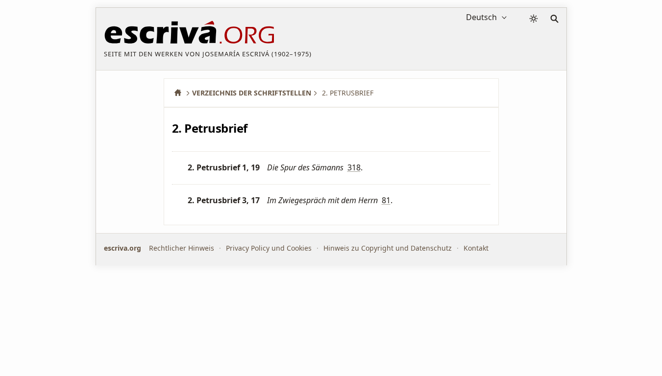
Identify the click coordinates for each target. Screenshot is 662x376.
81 (386, 200)
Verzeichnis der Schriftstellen (251, 92)
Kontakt (476, 248)
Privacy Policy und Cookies (269, 248)
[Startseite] (181, 92)
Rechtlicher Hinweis (181, 248)
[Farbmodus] (533, 18)
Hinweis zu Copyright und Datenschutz (387, 248)
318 (354, 167)
